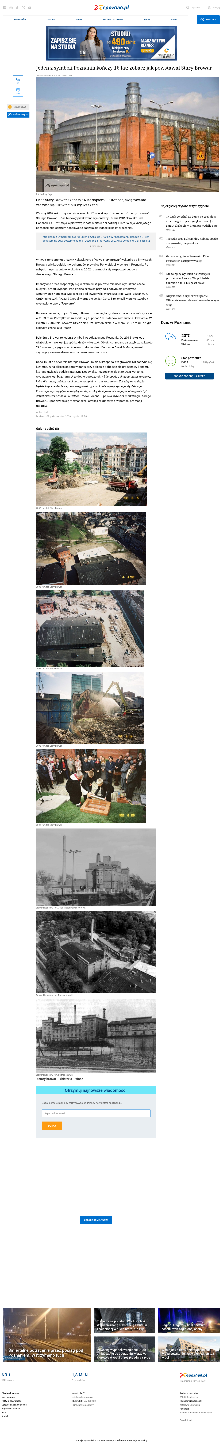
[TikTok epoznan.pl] (17, 7)
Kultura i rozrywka (113, 19)
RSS (4, 1412)
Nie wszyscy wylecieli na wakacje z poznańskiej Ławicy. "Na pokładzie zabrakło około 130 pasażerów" (188, 278)
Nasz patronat (8, 1397)
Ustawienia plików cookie (14, 1404)
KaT (46, 412)
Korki (147, 19)
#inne (79, 1079)
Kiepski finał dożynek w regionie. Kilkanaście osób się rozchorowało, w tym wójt (192, 300)
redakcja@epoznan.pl (82, 1397)
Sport (79, 19)
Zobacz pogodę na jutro (189, 376)
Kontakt (211, 19)
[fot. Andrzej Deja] (96, 134)
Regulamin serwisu (11, 1408)
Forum (174, 19)
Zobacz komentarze (96, 1220)
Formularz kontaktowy (83, 1404)
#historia (65, 1079)
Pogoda (51, 19)
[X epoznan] (23, 7)
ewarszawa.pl (107, 1440)
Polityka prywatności (12, 1400)
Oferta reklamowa (10, 1393)
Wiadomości (20, 19)
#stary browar (46, 1079)
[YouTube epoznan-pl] (29, 7)
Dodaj (52, 1125)
